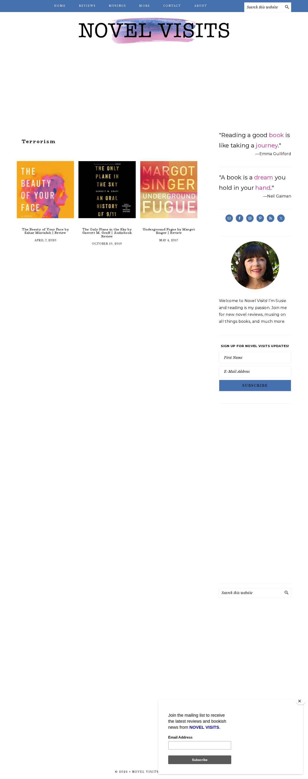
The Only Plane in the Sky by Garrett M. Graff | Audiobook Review (107, 233)
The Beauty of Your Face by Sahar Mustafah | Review (45, 231)
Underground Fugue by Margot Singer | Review (169, 231)
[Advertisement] (154, 86)
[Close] (301, 701)
